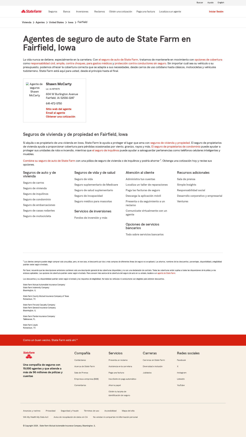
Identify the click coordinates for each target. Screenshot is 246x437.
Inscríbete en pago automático (122, 379)
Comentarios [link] (80, 385)
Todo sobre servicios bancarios (145, 234)
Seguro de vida (83, 179)
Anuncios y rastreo (31, 411)
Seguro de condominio (37, 199)
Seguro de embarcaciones (39, 205)
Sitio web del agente (58, 109)
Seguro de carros (33, 182)
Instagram (181, 373)
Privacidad (50, 411)
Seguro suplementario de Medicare (96, 184)
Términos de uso (91, 411)
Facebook (181, 360)
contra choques (75, 63)
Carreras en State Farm (154, 360)
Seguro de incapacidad (88, 195)
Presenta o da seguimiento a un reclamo (145, 203)
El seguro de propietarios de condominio (175, 146)
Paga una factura (116, 373)
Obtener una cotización (60, 116)
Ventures (182, 201)
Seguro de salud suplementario (93, 190)
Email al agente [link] (55, 112)
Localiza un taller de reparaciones (147, 184)
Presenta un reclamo (118, 360)
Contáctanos (80, 360)
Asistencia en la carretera (120, 366)
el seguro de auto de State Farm (118, 59)
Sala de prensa (186, 179)
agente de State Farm (166, 273)
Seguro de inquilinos (35, 193)
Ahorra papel (115, 385)
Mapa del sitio (128, 411)
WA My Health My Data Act (35, 417)
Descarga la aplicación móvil (143, 195)
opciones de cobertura (208, 59)
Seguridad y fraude (70, 411)
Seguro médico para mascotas (93, 201)
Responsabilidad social (191, 190)
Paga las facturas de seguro (143, 190)
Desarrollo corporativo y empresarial (199, 195)
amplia (60, 63)
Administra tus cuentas (140, 179)
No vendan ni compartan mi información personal (115, 417)
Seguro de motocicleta (37, 216)
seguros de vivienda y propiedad (170, 142)
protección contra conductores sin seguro (140, 63)
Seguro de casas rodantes (39, 210)
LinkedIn (181, 379)
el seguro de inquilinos (105, 150)
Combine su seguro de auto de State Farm (49, 160)
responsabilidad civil (43, 63)
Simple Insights (186, 184)
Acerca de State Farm (84, 366)
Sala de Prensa (81, 373)
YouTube (181, 385)
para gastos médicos (99, 63)
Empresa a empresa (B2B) (86, 379)
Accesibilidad (110, 411)
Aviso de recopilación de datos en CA (71, 417)
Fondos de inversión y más (90, 217)
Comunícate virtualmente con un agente (146, 212)
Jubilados (147, 373)
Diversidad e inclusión (152, 366)
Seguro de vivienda (35, 188)
